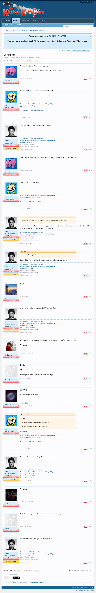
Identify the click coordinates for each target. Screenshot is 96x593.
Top (89, 587)
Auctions (35, 20)
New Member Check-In (18, 57)
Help (81, 587)
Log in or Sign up (86, 1)
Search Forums (8, 24)
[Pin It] (85, 79)
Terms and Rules (80, 590)
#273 (90, 449)
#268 (90, 296)
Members (43, 20)
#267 (90, 275)
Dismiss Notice (90, 36)
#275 (90, 501)
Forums (15, 20)
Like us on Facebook (39, 104)
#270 (90, 353)
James (7, 140)
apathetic (8, 504)
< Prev (14, 61)
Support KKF (25, 20)
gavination (8, 355)
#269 (90, 332)
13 (35, 61)
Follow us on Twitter (26, 104)
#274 (90, 481)
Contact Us (75, 587)
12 (32, 61)
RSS (92, 587)
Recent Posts (19, 24)
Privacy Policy (90, 590)
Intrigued (8, 405)
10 (27, 61)
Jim (33, 57)
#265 (90, 209)
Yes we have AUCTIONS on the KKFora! (31, 110)
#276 (90, 526)
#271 (90, 378)
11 (29, 61)
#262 (90, 117)
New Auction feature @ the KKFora (80, 50)
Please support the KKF (27, 142)
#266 (90, 243)
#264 (90, 170)
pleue (7, 529)
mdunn (7, 81)
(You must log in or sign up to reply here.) (80, 570)
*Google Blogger (50, 104)
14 (38, 61)
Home (8, 20)
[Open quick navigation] (90, 30)
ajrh (6, 298)
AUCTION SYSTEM (57, 36)
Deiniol (7, 380)
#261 (90, 78)
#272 (90, 406)
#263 (90, 149)
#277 (90, 562)
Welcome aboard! (66, 50)
